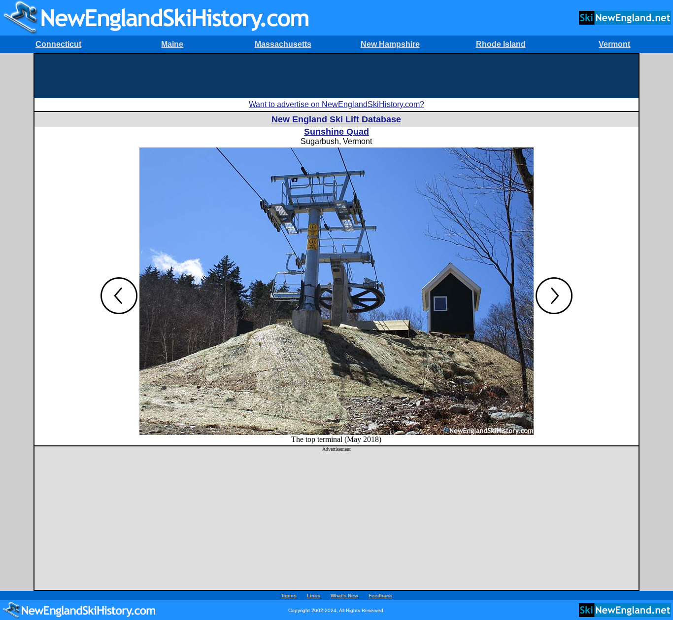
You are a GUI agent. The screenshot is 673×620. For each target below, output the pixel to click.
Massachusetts (283, 44)
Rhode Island (501, 44)
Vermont (614, 44)
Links (313, 595)
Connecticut (58, 44)
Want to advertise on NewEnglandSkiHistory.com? (336, 104)
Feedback (380, 595)
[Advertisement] (336, 76)
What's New (344, 595)
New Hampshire (390, 44)
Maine (172, 44)
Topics (289, 595)
